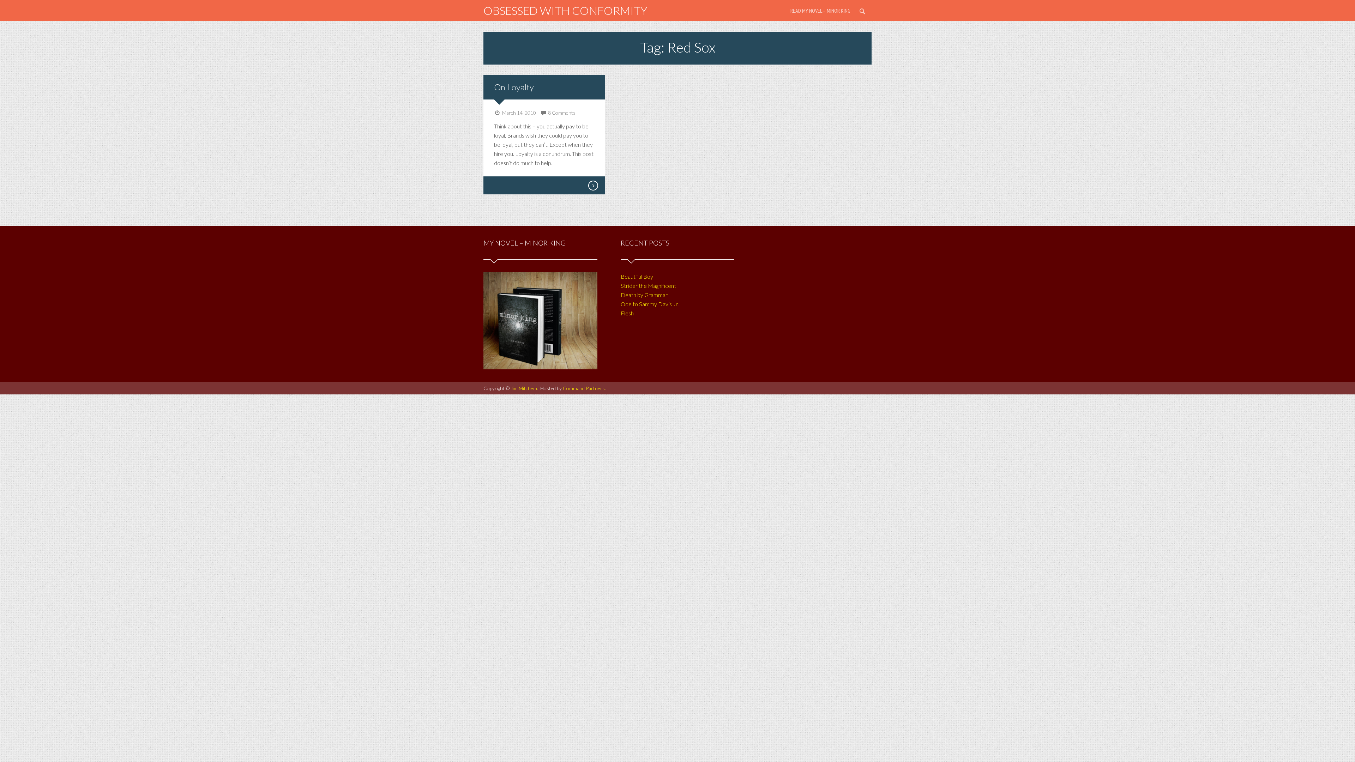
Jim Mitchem (524, 388)
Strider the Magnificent (648, 285)
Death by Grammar (644, 294)
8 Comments (562, 113)
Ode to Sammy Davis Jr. (650, 304)
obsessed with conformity (565, 10)
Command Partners (584, 388)
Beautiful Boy (637, 276)
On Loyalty (514, 87)
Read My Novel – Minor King (820, 10)
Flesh (627, 313)
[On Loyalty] (593, 185)
